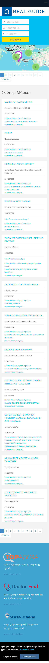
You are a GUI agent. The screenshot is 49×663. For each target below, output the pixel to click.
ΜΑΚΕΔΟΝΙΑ (18, 152)
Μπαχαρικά (36, 437)
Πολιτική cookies (26, 649)
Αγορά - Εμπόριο (24, 118)
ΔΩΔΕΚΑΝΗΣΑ (29, 186)
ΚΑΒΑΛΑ (22, 446)
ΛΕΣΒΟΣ (23, 269)
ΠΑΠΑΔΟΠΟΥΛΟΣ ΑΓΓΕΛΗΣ (18, 350)
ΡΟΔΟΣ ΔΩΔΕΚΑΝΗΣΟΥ (14, 186)
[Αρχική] (24, 11)
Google (46, 69)
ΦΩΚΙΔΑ (23, 403)
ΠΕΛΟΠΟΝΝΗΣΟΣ (35, 369)
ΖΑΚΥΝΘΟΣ (27, 514)
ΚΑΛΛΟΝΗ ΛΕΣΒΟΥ (12, 269)
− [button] (3, 52)
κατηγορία (13, 27)
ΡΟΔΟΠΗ (26, 121)
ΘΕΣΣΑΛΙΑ (14, 480)
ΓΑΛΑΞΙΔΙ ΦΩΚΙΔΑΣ (12, 403)
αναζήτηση (15, 39)
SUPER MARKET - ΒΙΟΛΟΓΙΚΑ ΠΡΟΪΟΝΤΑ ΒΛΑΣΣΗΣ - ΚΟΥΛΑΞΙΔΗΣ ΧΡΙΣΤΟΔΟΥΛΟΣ (22, 418)
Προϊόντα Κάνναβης (18, 443)
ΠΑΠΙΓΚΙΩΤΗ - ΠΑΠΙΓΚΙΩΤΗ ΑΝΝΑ (21, 284)
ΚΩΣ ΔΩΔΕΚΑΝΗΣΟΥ (12, 334)
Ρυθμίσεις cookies (10, 656)
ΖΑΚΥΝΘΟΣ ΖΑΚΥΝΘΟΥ (13, 514)
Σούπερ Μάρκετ (11, 118)
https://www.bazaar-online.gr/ (16, 219)
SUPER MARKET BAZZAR (17, 201)
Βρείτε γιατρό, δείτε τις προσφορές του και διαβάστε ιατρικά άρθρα (23, 599)
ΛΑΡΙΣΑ (7, 480)
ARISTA (8, 133)
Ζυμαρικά (8, 440)
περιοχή (11, 33)
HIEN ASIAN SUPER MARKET (19, 164)
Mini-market (22, 263)
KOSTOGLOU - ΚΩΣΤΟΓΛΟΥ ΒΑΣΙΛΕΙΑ (23, 315)
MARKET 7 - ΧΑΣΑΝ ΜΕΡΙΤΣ (18, 102)
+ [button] (3, 48)
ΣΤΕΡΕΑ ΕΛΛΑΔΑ (33, 403)
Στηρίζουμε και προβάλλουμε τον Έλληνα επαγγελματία (21, 629)
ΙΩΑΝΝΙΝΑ (8, 303)
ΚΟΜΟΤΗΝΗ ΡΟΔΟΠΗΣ (14, 121)
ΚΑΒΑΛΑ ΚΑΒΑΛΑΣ (11, 446)
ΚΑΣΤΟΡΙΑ (8, 152)
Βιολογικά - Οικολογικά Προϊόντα (26, 440)
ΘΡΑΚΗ (34, 121)
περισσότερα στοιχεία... (14, 124)
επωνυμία (12, 21)
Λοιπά (7, 266)
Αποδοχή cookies (29, 656)
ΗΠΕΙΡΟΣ (16, 226)
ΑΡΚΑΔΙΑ (23, 369)
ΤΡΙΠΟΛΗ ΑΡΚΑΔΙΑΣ (12, 369)
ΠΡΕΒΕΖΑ (8, 226)
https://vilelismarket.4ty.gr (15, 259)
